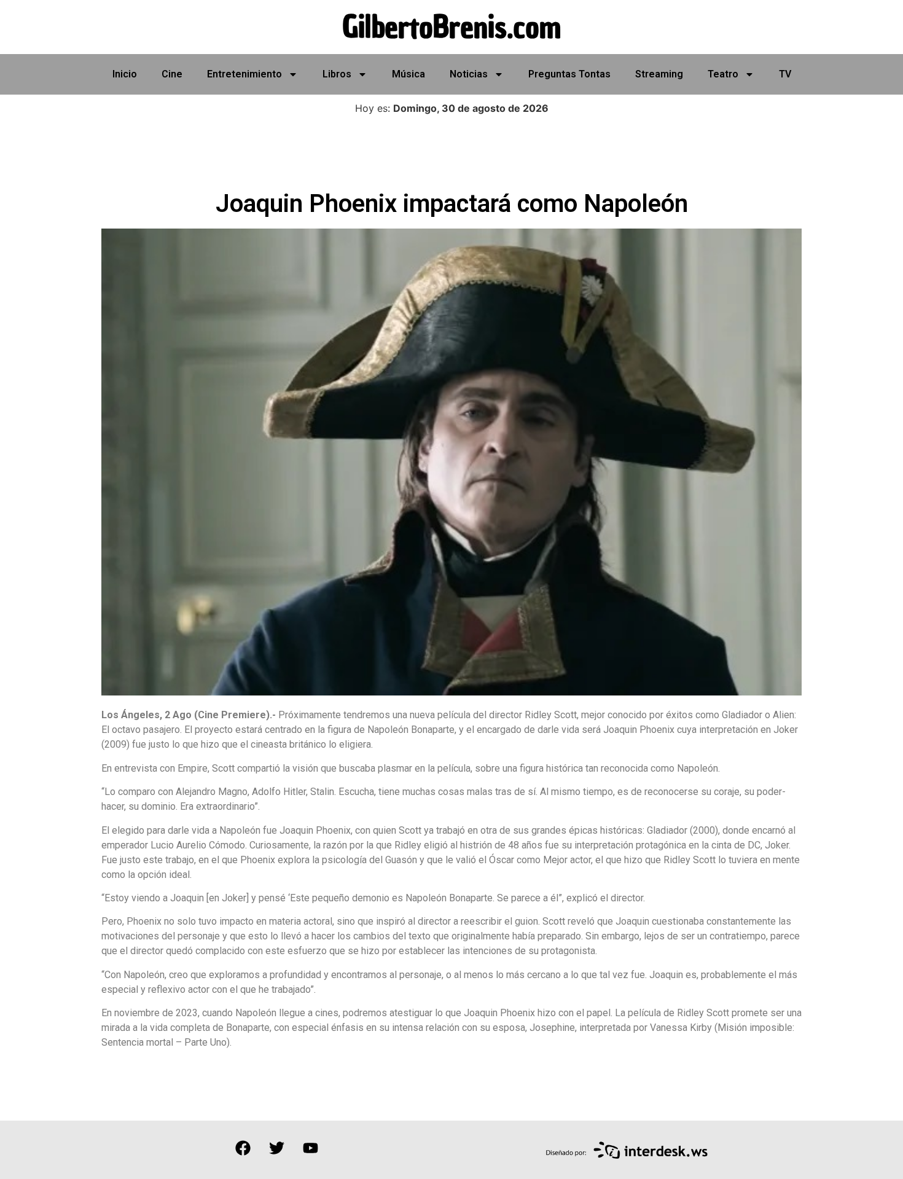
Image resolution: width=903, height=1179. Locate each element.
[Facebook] (242, 1148)
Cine (172, 74)
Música (408, 74)
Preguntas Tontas (569, 74)
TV (785, 74)
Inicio (124, 74)
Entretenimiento (244, 74)
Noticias (469, 74)
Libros (336, 74)
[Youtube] (310, 1148)
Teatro (723, 74)
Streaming (659, 74)
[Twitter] (276, 1148)
